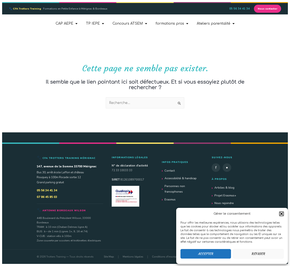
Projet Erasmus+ (225, 195)
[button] (281, 214)
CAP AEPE (64, 23)
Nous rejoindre (224, 203)
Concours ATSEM (128, 23)
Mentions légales (133, 256)
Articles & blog (224, 188)
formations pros (170, 23)
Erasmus (170, 199)
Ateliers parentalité (213, 23)
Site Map (109, 256)
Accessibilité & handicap (181, 178)
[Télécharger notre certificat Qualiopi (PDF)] (132, 196)
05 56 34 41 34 (239, 9)
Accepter (205, 254)
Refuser (258, 254)
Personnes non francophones (175, 189)
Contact (170, 171)
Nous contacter (267, 8)
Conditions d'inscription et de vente (173, 256)
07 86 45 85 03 (47, 197)
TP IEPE (93, 23)
